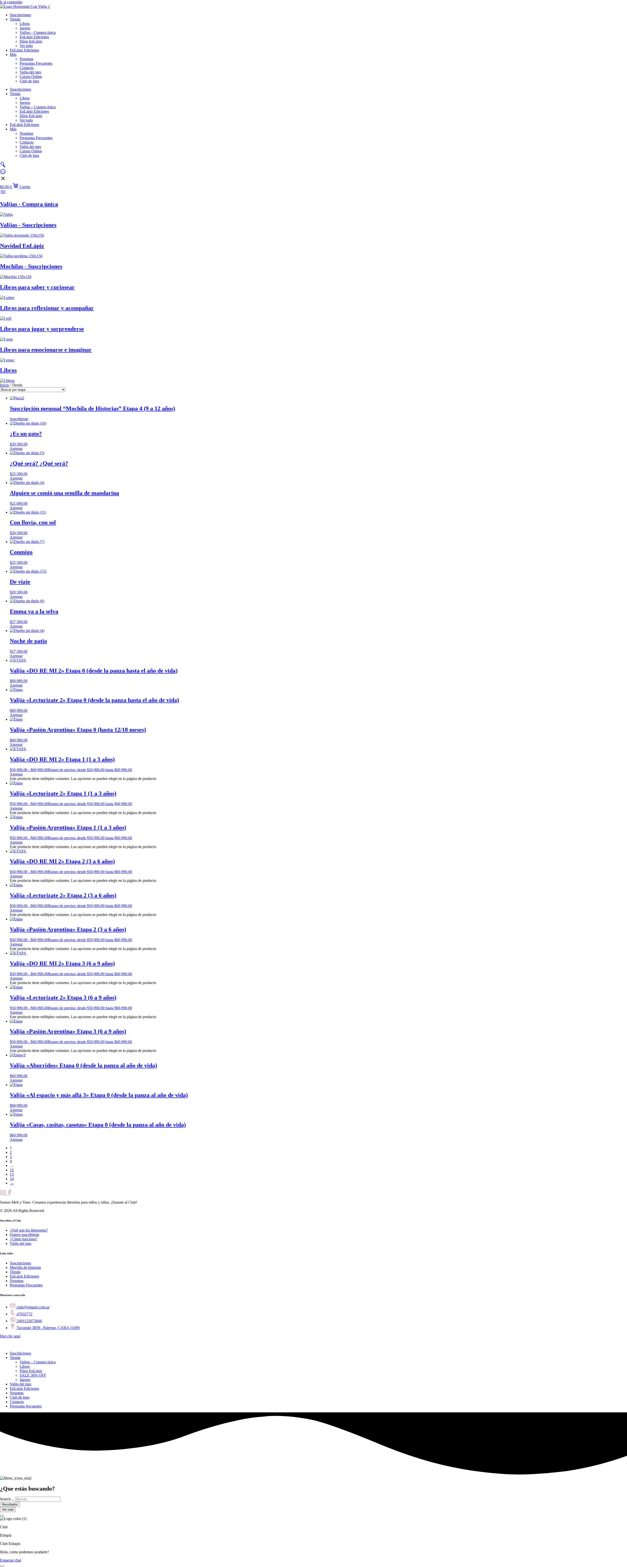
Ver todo (26, 46)
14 (12, 1179)
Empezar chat (10, 1560)
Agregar (16, 774)
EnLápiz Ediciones (34, 37)
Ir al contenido (11, 2)
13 (12, 1174)
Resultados (10, 1504)
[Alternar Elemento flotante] (2, 1566)
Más (13, 54)
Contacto (27, 68)
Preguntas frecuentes (26, 1406)
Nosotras (26, 59)
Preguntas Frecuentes (36, 63)
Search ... (7, 1499)
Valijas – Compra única (38, 32)
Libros (25, 24)
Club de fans (29, 81)
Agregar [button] (16, 448)
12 (12, 1170)
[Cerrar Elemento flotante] (2, 1515)
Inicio (4, 385)
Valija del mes (30, 72)
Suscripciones (20, 15)
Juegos (25, 28)
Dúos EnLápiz (31, 41)
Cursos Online (31, 76)
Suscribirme (19, 419)
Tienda (15, 19)
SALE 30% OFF (33, 1375)
